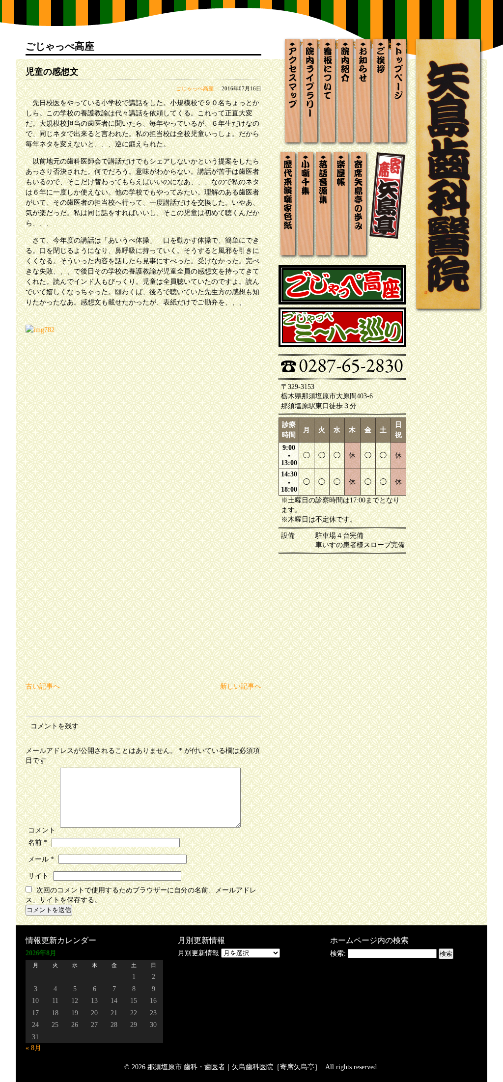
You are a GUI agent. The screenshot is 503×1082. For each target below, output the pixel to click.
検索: (338, 953)
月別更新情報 (198, 953)
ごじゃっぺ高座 (195, 88)
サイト (38, 876)
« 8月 (33, 1048)
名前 (37, 842)
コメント (42, 830)
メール (41, 859)
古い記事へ (43, 686)
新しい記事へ (240, 686)
